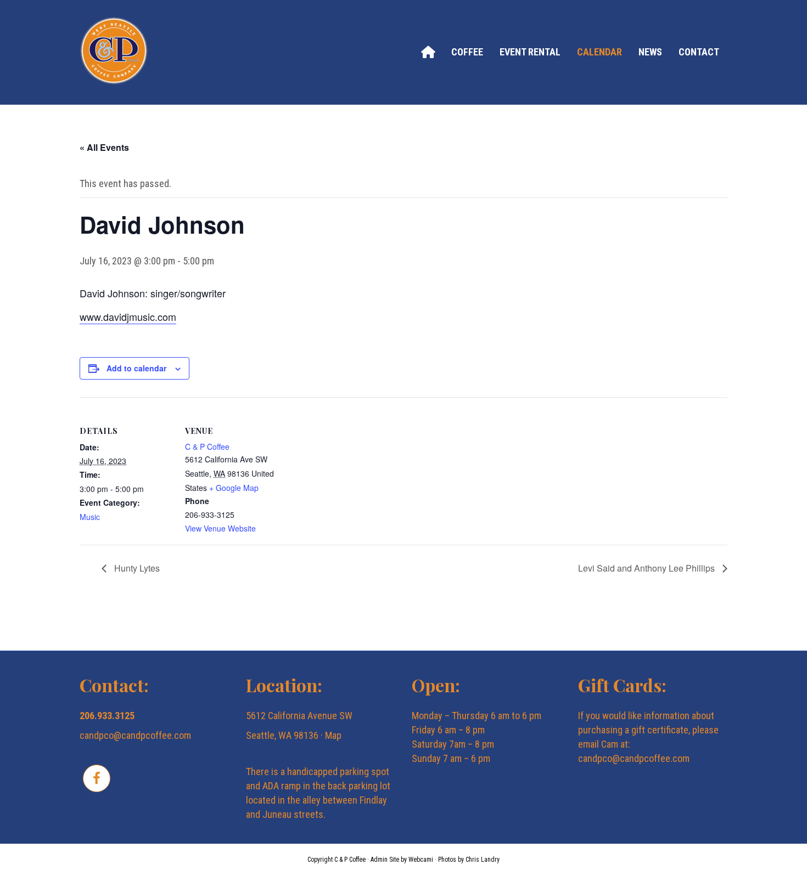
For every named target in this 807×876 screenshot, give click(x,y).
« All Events (104, 147)
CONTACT (699, 52)
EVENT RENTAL (530, 52)
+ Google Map (234, 487)
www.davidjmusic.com (128, 316)
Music (90, 516)
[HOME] (428, 52)
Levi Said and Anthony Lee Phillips (647, 568)
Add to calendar (136, 368)
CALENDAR (599, 52)
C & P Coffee (207, 446)
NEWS (650, 52)
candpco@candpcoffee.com (135, 735)
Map (333, 735)
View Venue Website (220, 528)
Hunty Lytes (136, 568)
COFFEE (467, 52)
